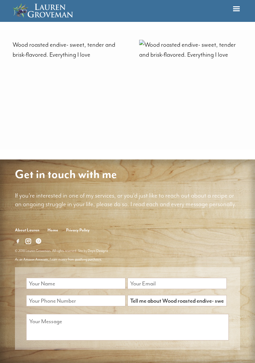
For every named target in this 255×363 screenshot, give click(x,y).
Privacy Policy (78, 230)
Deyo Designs (98, 251)
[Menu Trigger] (236, 9)
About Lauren (27, 230)
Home (52, 230)
